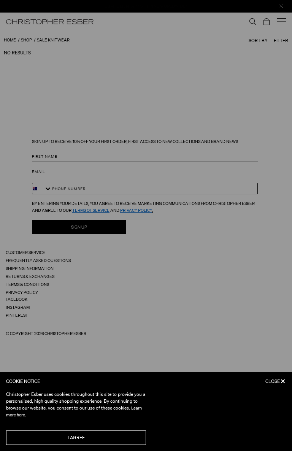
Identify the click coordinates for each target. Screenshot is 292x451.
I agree (76, 437)
